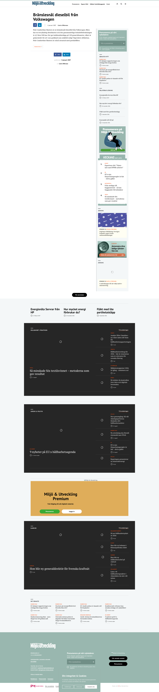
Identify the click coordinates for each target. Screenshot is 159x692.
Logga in (72, 511)
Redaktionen (34, 679)
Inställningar (68, 687)
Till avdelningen (123, 330)
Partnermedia (42, 679)
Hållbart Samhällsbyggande (97, 4)
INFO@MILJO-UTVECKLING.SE (45, 670)
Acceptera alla (91, 687)
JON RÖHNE (33, 661)
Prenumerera (75, 4)
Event (108, 4)
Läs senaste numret (118, 658)
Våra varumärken (49, 686)
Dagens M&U (84, 4)
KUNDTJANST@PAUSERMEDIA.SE (46, 668)
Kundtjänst (59, 686)
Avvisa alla (79, 687)
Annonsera (50, 679)
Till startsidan (79, 295)
